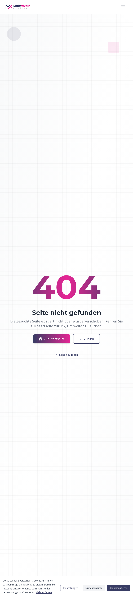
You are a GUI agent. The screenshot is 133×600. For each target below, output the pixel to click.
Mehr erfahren (44, 592)
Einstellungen (70, 588)
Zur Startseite (54, 339)
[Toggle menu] (123, 7)
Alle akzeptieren (118, 588)
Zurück (89, 339)
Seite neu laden (68, 354)
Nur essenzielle (94, 588)
